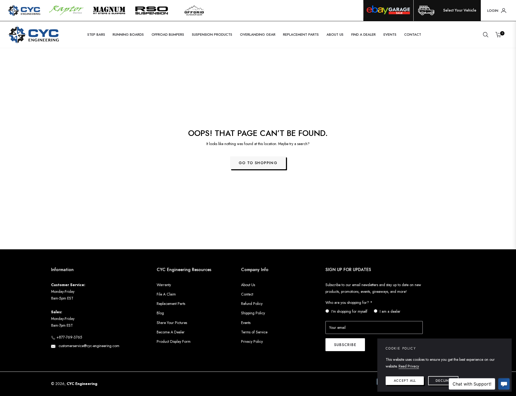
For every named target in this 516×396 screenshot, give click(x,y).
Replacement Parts (171, 303)
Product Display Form (174, 341)
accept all (405, 380)
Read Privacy (409, 366)
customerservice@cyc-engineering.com (88, 345)
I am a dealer (390, 311)
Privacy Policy (252, 341)
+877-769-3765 (68, 337)
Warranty (164, 284)
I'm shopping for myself (349, 311)
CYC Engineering (82, 383)
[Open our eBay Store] (388, 10)
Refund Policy (252, 303)
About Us (248, 284)
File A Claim (166, 294)
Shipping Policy (253, 313)
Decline (443, 380)
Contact (247, 294)
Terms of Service (254, 332)
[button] (485, 34)
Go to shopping (258, 162)
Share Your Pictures (172, 322)
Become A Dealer (171, 332)
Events (245, 322)
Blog (160, 313)
